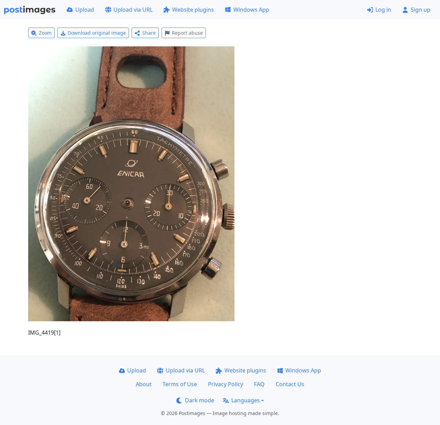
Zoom (45, 33)
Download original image (97, 33)
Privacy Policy (225, 384)
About (144, 384)
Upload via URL (133, 9)
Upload (84, 9)
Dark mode (199, 400)
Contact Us (290, 384)
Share (149, 33)
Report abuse (187, 33)
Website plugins (193, 9)
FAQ (259, 384)
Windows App (251, 9)
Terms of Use (180, 384)
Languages (245, 400)
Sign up (420, 9)
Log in (383, 9)
